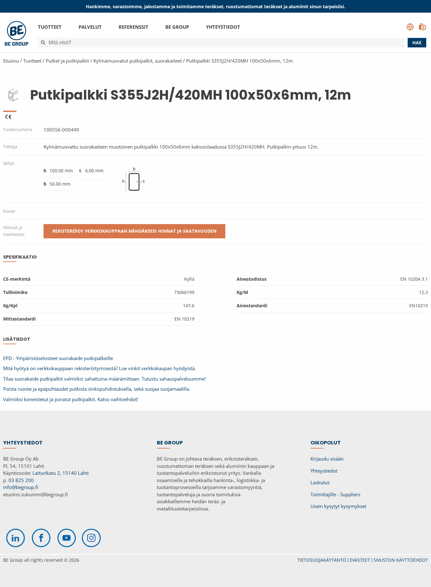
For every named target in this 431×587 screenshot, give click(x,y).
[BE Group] (16, 34)
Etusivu (11, 61)
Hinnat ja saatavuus (14, 230)
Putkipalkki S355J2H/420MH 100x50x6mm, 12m (239, 61)
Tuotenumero (17, 129)
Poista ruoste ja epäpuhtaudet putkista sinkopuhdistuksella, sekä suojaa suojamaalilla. (96, 389)
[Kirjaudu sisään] (422, 27)
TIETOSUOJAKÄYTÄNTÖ (322, 560)
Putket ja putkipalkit (68, 61)
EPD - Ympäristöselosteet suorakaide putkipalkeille (58, 358)
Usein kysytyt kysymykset (338, 506)
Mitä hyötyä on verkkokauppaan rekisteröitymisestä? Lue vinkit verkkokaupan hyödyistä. (99, 368)
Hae (417, 43)
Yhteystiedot (223, 27)
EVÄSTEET (360, 560)
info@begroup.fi (20, 487)
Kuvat (9, 211)
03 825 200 (21, 480)
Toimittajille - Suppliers (335, 494)
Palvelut (90, 27)
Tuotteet (50, 27)
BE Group (177, 27)
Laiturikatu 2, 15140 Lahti (60, 473)
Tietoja (10, 147)
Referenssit (133, 27)
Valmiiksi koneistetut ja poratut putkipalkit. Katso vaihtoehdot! (70, 399)
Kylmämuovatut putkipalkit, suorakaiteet (137, 61)
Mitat (8, 163)
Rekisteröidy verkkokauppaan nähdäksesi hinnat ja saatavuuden (134, 231)
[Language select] (410, 27)
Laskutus (320, 482)
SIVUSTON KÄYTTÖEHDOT (401, 560)
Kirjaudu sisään (327, 459)
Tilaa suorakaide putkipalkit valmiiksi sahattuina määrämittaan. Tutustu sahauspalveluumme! (104, 379)
